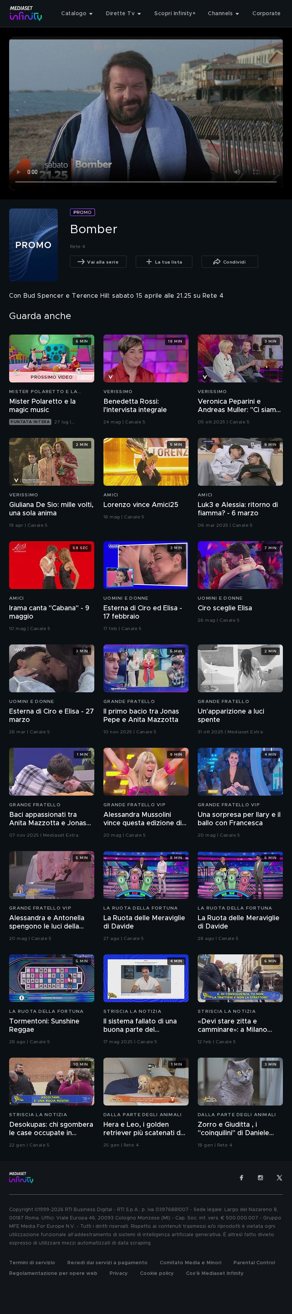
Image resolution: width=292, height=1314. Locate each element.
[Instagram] (260, 1177)
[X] (279, 1177)
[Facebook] (241, 1177)
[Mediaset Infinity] (26, 13)
